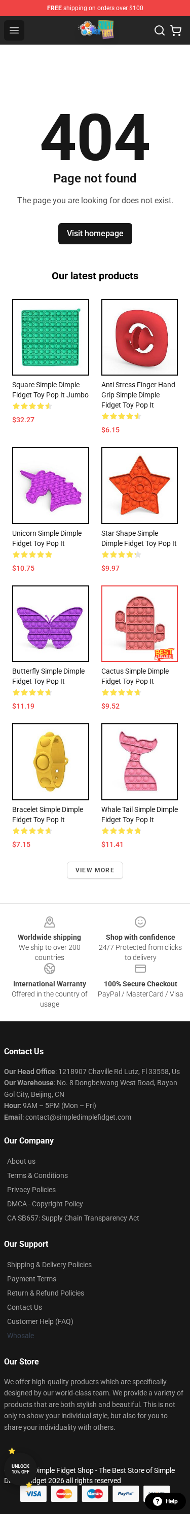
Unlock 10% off (20, 1469)
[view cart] (176, 30)
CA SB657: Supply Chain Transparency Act (73, 1218)
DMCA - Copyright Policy (45, 1204)
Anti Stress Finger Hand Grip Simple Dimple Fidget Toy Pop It (138, 395)
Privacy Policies (31, 1190)
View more (95, 870)
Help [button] (172, 1501)
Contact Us (24, 1307)
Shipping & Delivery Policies (49, 1265)
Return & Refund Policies (45, 1293)
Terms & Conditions (37, 1175)
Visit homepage (95, 233)
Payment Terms (31, 1279)
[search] (160, 30)
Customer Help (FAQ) (40, 1321)
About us (21, 1161)
